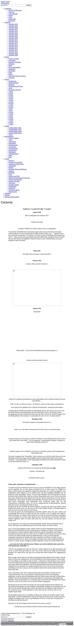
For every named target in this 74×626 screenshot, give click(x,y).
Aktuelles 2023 (13, 29)
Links (10, 17)
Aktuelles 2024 (13, 27)
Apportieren (12, 141)
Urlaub (7, 159)
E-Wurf (10, 117)
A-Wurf (10, 124)
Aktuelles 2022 (13, 31)
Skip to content (5, 1)
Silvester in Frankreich (15, 162)
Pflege (10, 74)
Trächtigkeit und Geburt (15, 86)
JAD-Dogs (11, 183)
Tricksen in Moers (13, 190)
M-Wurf (10, 103)
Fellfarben (11, 64)
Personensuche (13, 145)
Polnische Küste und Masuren (17, 169)
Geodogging (12, 147)
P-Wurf (10, 98)
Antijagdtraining (13, 154)
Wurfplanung (12, 81)
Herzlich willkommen (15, 10)
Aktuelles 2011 (13, 50)
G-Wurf (10, 114)
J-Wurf (10, 109)
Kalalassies (8, 8)
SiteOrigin (11, 620)
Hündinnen (11, 69)
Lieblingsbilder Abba (14, 128)
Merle (10, 65)
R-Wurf (10, 95)
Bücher (10, 15)
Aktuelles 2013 (13, 46)
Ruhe (10, 157)
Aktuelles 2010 (13, 52)
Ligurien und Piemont (15, 179)
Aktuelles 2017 (13, 39)
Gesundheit (11, 60)
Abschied (11, 78)
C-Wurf (10, 121)
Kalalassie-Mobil (13, 185)
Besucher (11, 84)
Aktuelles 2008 (13, 55)
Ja (60, 624)
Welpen (7, 79)
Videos (10, 135)
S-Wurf (10, 93)
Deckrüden (11, 71)
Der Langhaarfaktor (14, 67)
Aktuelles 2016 (13, 41)
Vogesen (11, 171)
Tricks (10, 140)
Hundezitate (12, 19)
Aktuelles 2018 (13, 38)
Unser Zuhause (13, 14)
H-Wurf (10, 112)
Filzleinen (8, 193)
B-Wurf (10, 122)
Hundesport (12, 152)
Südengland (12, 166)
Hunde (7, 57)
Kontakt (7, 195)
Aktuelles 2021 (13, 33)
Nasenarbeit (12, 143)
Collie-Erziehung (13, 138)
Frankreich (11, 188)
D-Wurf (10, 119)
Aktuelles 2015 (13, 43)
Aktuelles (7, 22)
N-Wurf (10, 102)
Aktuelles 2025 (13, 26)
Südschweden (12, 192)
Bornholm (11, 173)
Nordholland (12, 186)
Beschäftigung (9, 136)
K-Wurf (10, 107)
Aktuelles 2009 (13, 53)
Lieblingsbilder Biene (15, 133)
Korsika (10, 167)
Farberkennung (13, 148)
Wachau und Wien (14, 176)
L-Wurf (10, 105)
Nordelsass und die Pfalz (16, 164)
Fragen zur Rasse (13, 59)
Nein (64, 624)
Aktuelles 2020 (13, 34)
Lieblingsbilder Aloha (15, 131)
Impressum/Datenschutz (12, 197)
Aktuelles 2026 (13, 24)
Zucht (10, 88)
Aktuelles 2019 (13, 36)
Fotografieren (12, 150)
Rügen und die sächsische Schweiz (19, 178)
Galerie (7, 126)
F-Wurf (10, 116)
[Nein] (66, 624)
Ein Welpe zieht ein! (14, 90)
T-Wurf (10, 91)
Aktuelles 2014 (13, 45)
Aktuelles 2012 (13, 48)
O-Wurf (10, 100)
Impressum (11, 20)
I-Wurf (10, 110)
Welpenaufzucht (13, 83)
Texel (10, 174)
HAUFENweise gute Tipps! (17, 76)
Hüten (10, 155)
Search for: (4, 5)
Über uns (11, 12)
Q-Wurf (10, 97)
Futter (10, 72)
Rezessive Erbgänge (14, 62)
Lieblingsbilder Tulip (14, 129)
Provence (11, 160)
